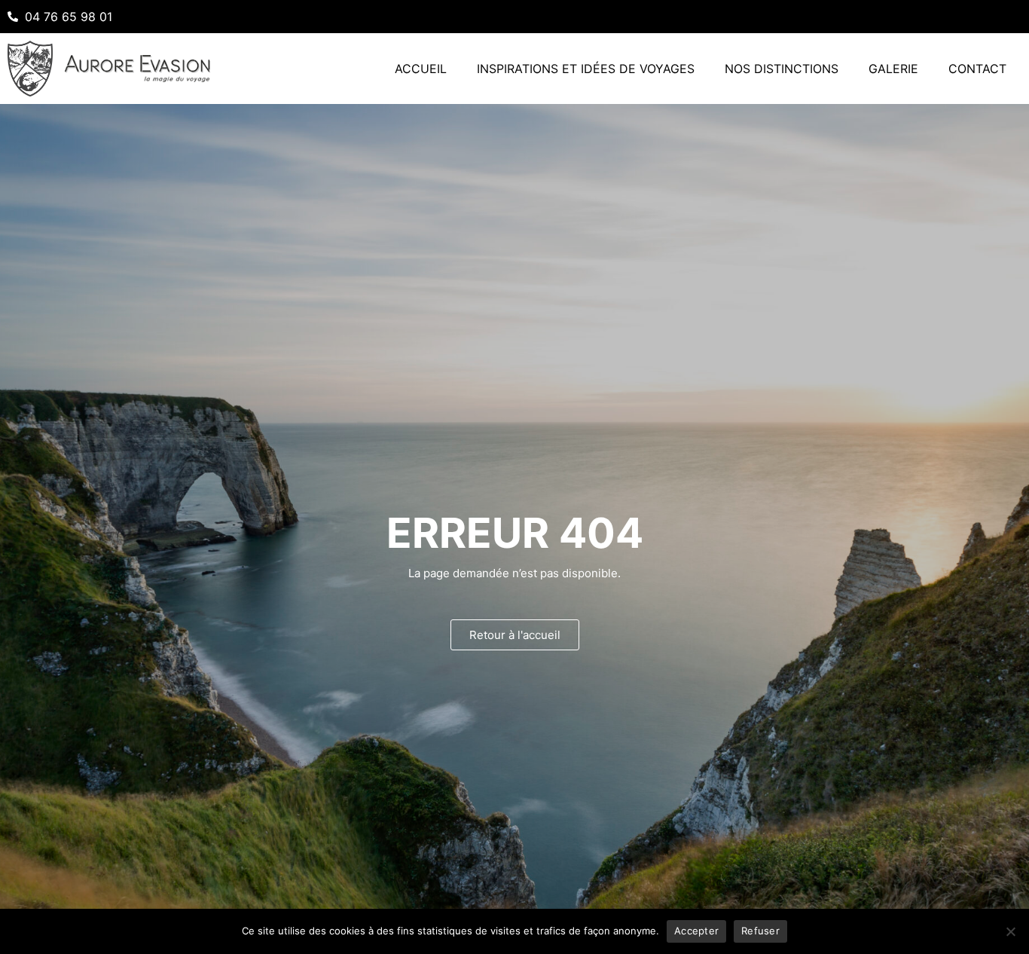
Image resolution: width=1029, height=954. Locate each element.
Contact (977, 68)
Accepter (696, 931)
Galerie (893, 68)
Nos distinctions (781, 68)
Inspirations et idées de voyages (586, 68)
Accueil (421, 68)
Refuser (760, 931)
